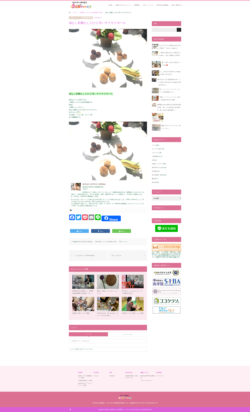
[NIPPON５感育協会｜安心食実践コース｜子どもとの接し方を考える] (80, 5)
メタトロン (155, 153)
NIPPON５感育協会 (162, 5)
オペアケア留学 (156, 149)
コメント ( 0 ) (88, 334)
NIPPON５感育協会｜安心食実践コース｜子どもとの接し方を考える (123, 409)
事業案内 (137, 5)
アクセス (96, 376)
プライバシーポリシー (146, 380)
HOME (110, 5)
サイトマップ (159, 376)
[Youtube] (71, 210)
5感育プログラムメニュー (123, 5)
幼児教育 (154, 171)
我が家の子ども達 (157, 167)
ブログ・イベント (148, 5)
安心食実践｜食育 (87, 18)
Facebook (112, 376)
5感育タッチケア (74, 18)
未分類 (154, 182)
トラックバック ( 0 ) (127, 334)
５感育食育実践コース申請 (85, 380)
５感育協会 (155, 156)
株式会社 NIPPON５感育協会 (85, 241)
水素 (153, 160)
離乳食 (154, 178)
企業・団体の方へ (176, 5)
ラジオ (154, 145)
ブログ (75, 12)
